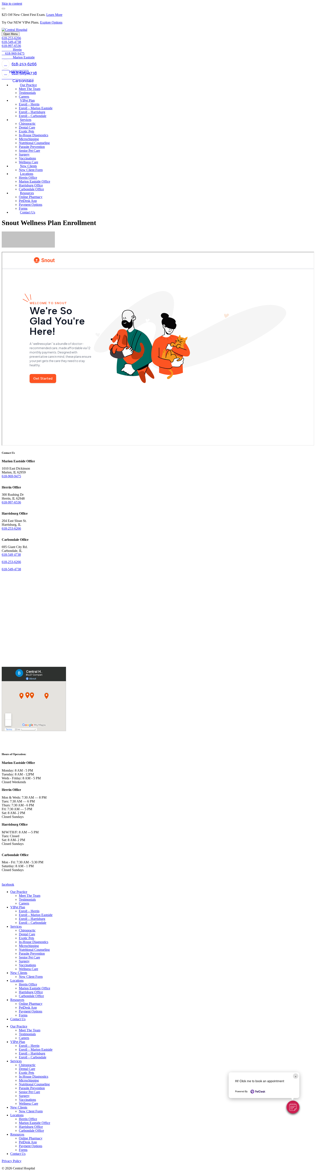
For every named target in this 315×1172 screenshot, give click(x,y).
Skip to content (12, 3)
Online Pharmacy (30, 1003)
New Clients (18, 973)
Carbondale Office (31, 996)
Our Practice (18, 892)
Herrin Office (28, 984)
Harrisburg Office (31, 992)
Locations (17, 980)
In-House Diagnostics (33, 942)
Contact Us (18, 1019)
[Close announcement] (3, 8)
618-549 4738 (11, 554)
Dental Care (27, 934)
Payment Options (30, 1011)
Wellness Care (28, 969)
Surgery (24, 961)
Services (16, 926)
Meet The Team (29, 895)
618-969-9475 (11, 476)
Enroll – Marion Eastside (35, 915)
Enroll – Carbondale (32, 922)
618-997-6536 (11, 502)
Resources (17, 1000)
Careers (24, 903)
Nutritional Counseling (34, 949)
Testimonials (27, 899)
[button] (292, 1107)
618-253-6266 (11, 38)
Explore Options (51, 22)
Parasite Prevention (32, 953)
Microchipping (29, 946)
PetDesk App (28, 1007)
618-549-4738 (11, 42)
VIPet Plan (17, 907)
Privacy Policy (11, 1161)
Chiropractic (27, 930)
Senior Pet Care (29, 957)
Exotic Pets (26, 938)
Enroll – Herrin (29, 911)
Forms (23, 1015)
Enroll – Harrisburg (32, 919)
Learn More (54, 15)
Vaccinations (27, 965)
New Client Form (31, 976)
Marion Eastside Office (34, 988)
